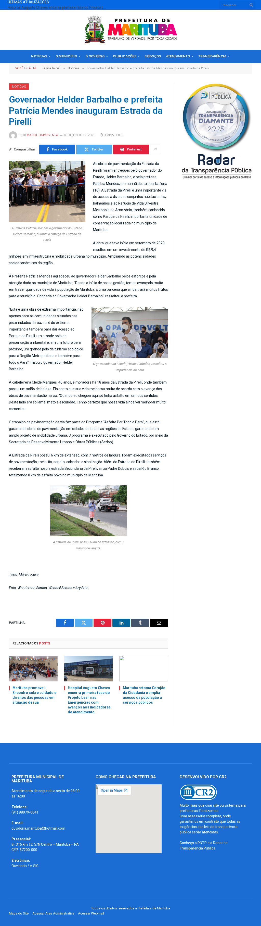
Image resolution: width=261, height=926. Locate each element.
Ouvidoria (19, 866)
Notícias (39, 56)
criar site (212, 805)
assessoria (196, 816)
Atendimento (178, 56)
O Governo (95, 56)
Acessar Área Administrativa (53, 913)
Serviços (153, 56)
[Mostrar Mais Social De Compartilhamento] (155, 149)
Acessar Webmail (91, 913)
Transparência (212, 56)
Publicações (124, 56)
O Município (66, 56)
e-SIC (34, 866)
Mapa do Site (19, 913)
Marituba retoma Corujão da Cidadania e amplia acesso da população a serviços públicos (144, 695)
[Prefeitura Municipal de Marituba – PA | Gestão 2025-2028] (130, 30)
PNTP (202, 843)
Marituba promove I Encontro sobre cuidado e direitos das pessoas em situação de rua (34, 695)
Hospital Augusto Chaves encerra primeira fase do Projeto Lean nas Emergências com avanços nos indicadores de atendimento (59, 7)
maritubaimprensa (42, 135)
